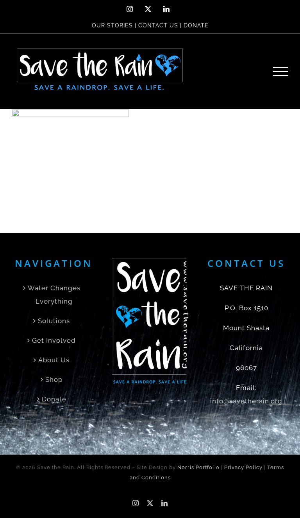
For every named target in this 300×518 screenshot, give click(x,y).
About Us (54, 360)
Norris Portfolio (198, 467)
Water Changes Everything (54, 294)
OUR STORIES (112, 25)
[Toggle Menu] (281, 71)
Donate (54, 399)
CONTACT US (158, 25)
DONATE (196, 25)
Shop (53, 379)
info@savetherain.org (246, 401)
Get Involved (54, 340)
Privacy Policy (243, 467)
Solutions (54, 321)
